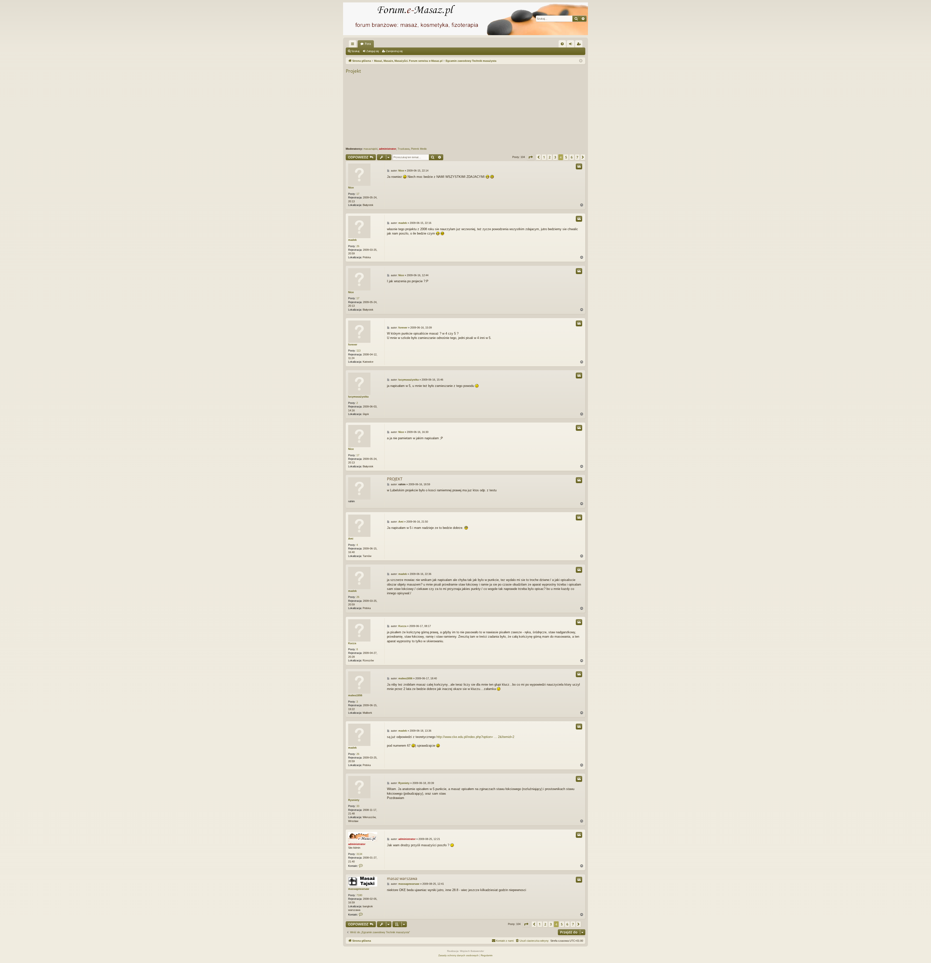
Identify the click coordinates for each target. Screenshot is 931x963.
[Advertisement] (491, 111)
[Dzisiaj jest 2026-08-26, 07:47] (580, 61)
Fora (368, 44)
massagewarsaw (358, 888)
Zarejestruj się (394, 51)
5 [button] (566, 157)
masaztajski (370, 148)
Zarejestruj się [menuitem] (579, 44)
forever (352, 344)
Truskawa (403, 148)
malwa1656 (355, 695)
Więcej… (353, 44)
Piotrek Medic (419, 148)
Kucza (352, 643)
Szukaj (355, 51)
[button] (530, 157)
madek (352, 239)
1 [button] (544, 157)
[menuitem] (562, 43)
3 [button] (555, 157)
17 (357, 193)
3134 (359, 854)
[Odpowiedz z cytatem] (579, 166)
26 (357, 246)
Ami (350, 538)
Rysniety (353, 800)
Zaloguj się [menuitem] (571, 44)
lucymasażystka (358, 396)
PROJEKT (394, 479)
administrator (387, 148)
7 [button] (577, 157)
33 (357, 806)
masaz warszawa (402, 878)
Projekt (353, 71)
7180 (359, 895)
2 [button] (550, 157)
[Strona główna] (465, 19)
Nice (351, 187)
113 (358, 350)
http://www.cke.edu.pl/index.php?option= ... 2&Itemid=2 (475, 737)
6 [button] (572, 157)
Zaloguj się (372, 51)
